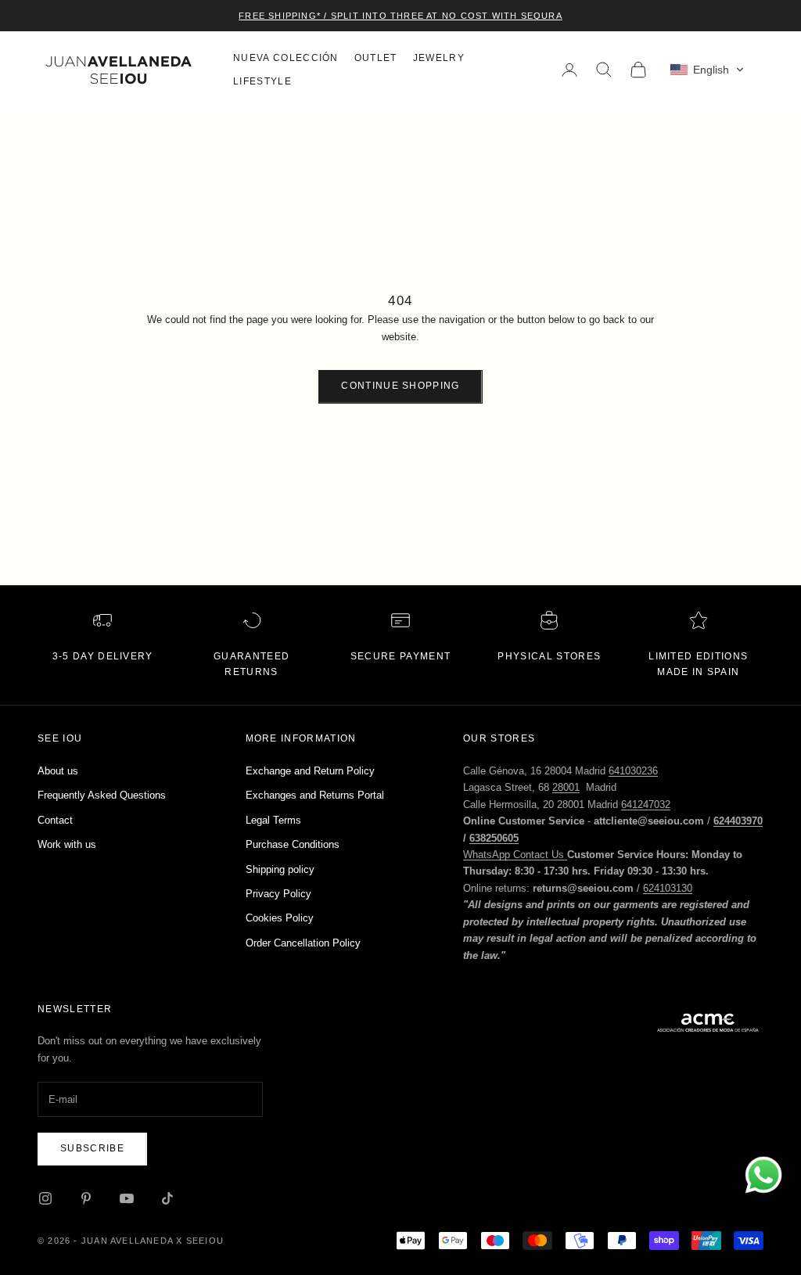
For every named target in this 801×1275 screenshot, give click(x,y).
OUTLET (375, 57)
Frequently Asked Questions (102, 795)
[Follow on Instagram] (45, 1198)
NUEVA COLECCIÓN (286, 57)
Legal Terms (273, 820)
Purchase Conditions (292, 844)
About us (58, 771)
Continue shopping (400, 385)
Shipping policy (280, 869)
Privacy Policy (278, 894)
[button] (707, 69)
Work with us (67, 844)
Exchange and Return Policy (310, 771)
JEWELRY (439, 57)
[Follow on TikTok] (167, 1198)
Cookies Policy (280, 918)
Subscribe (92, 1148)
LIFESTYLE (262, 81)
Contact (55, 820)
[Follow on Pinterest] (86, 1198)
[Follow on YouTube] (127, 1198)
